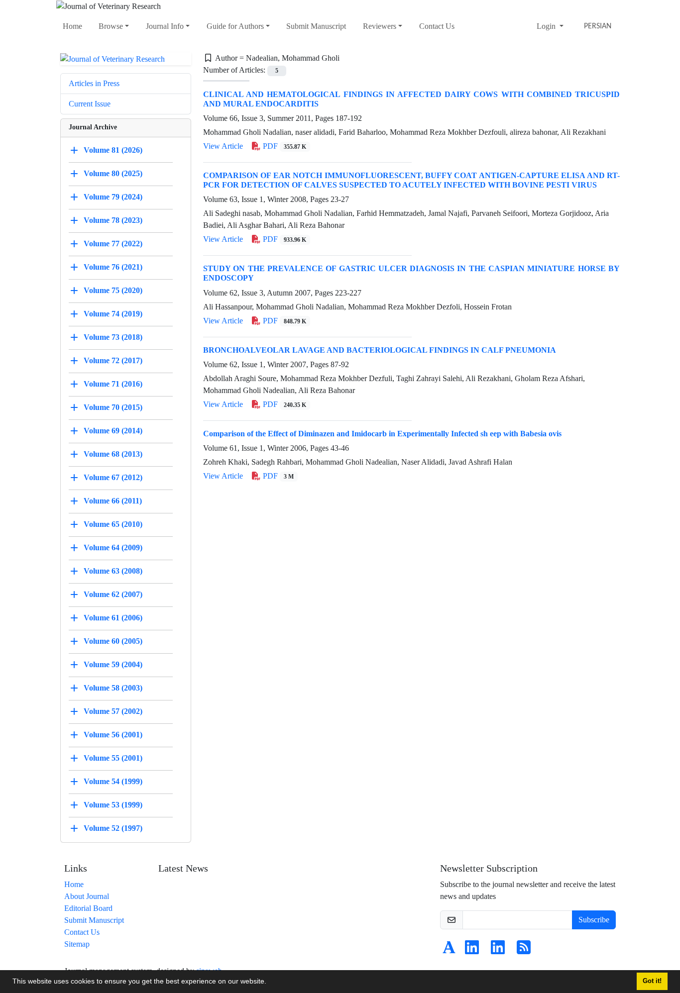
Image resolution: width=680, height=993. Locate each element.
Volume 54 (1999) (113, 781)
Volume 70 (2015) (113, 407)
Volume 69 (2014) (113, 430)
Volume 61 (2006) (113, 617)
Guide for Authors (235, 26)
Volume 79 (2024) (113, 196)
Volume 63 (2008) (113, 571)
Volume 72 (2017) (113, 360)
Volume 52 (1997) (113, 828)
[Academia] (449, 950)
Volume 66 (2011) (113, 500)
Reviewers (379, 26)
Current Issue (90, 103)
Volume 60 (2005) (113, 641)
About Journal (86, 896)
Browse (111, 26)
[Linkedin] (472, 950)
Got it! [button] (652, 981)
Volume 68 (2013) (113, 454)
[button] (269, 982)
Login (547, 26)
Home (72, 26)
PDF (283, 146)
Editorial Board (88, 908)
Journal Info (165, 26)
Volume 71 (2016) (113, 384)
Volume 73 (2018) (113, 337)
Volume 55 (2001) (113, 758)
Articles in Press (94, 83)
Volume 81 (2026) (113, 150)
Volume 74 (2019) (113, 313)
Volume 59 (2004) (113, 664)
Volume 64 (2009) (113, 547)
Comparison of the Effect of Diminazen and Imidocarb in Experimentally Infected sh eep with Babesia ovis (382, 433)
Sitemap (77, 944)
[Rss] (524, 950)
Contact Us (436, 26)
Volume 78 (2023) (113, 220)
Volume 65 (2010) (113, 524)
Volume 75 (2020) (113, 290)
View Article (223, 146)
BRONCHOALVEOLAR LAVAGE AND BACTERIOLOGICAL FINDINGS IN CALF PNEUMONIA (379, 350)
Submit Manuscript (316, 26)
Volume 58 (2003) (113, 688)
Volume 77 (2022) (113, 243)
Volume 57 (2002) (113, 711)
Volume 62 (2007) (113, 594)
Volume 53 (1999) (113, 804)
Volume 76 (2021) (113, 267)
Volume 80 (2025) (113, 173)
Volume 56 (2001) (113, 734)
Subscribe (593, 919)
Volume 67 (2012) (113, 477)
